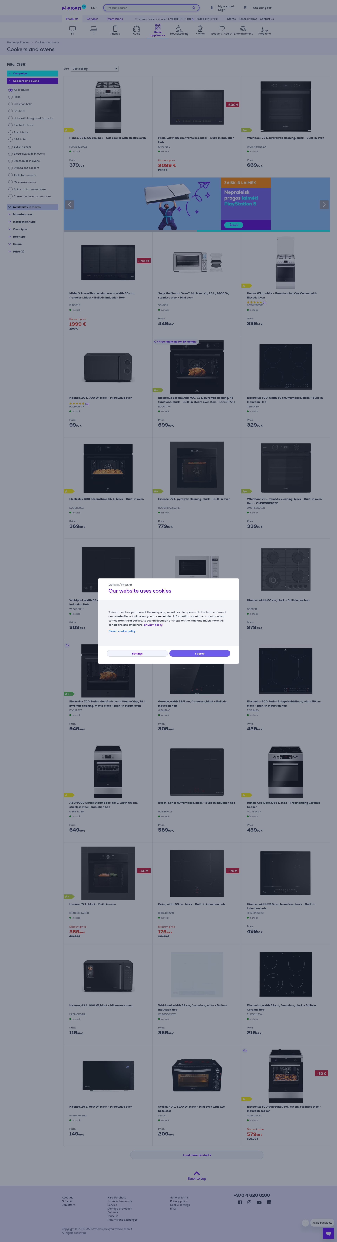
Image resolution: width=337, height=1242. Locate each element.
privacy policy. (153, 625)
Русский (126, 584)
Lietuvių (113, 584)
